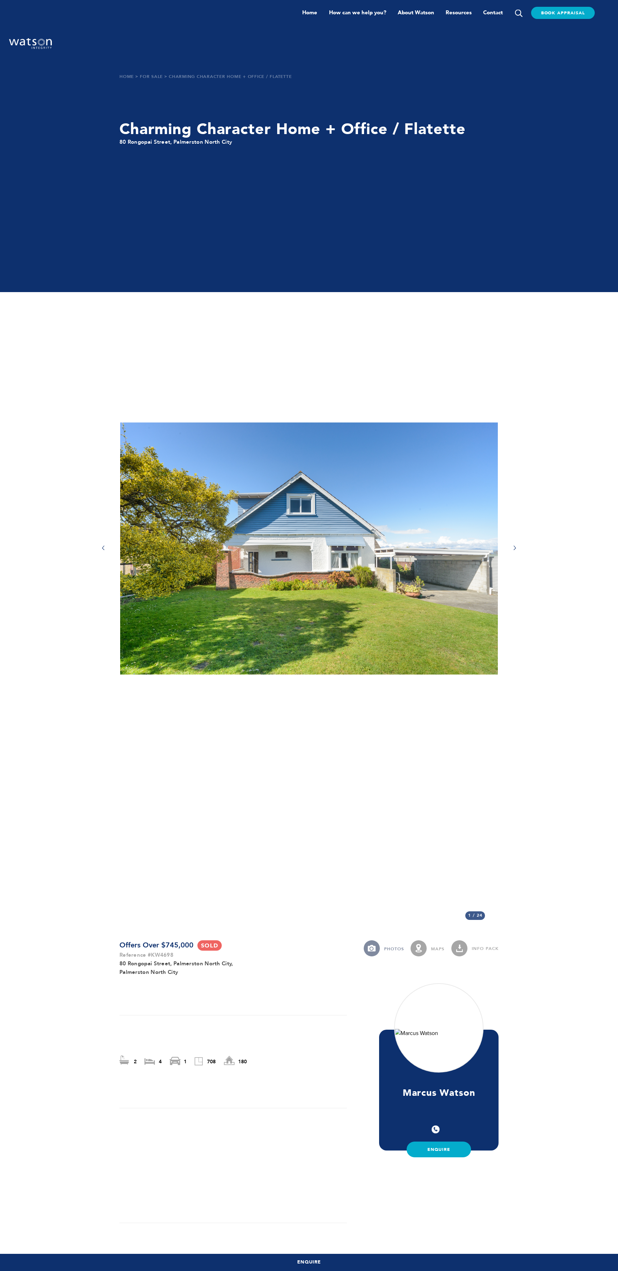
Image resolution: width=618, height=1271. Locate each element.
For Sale (151, 77)
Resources (459, 12)
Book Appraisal (563, 12)
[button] (103, 548)
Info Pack (485, 949)
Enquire (309, 1262)
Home (309, 12)
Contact (493, 12)
